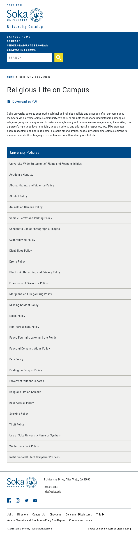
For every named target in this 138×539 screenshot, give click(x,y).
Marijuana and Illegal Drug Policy (30, 294)
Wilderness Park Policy (24, 446)
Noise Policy (17, 316)
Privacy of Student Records (26, 381)
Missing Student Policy (23, 305)
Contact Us (38, 514)
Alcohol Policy (18, 196)
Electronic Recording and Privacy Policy (35, 272)
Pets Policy (16, 359)
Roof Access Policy (21, 402)
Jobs (10, 514)
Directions (55, 514)
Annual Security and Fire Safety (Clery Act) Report (36, 520)
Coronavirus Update (80, 520)
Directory (22, 514)
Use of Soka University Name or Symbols (35, 435)
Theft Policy (16, 424)
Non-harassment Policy (24, 327)
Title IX (100, 514)
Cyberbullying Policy (22, 240)
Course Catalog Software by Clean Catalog (109, 528)
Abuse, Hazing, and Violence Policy (31, 185)
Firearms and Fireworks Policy (28, 283)
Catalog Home (19, 36)
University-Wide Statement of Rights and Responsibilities (45, 163)
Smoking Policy (19, 413)
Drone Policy (17, 261)
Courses (14, 41)
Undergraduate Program (28, 45)
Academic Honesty (21, 174)
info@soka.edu (52, 491)
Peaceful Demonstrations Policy (29, 348)
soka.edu (14, 5)
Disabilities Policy (20, 250)
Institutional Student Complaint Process (34, 457)
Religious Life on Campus (25, 392)
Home (10, 76)
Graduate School (21, 49)
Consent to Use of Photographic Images (34, 229)
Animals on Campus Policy (26, 207)
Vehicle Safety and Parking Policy (30, 218)
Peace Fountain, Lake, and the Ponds (33, 337)
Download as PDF (24, 101)
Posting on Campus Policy (25, 370)
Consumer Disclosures (79, 514)
